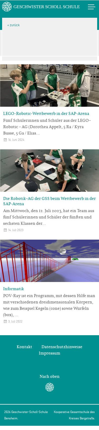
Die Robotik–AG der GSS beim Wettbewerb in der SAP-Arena (49, 201)
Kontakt (24, 347)
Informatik (13, 289)
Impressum (49, 353)
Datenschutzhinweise (61, 347)
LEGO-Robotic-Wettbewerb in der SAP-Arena (46, 113)
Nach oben (50, 376)
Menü (86, 6)
